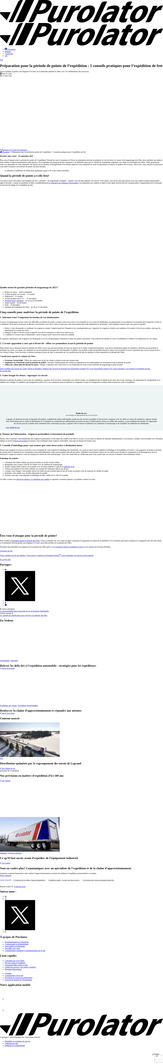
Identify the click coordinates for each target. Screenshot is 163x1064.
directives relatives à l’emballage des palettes (33, 479)
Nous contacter (5, 875)
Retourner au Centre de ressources (14, 150)
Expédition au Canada (8, 706)
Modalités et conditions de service (17, 1041)
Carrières (8, 973)
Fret (1, 60)
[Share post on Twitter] (20, 601)
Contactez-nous (20, 887)
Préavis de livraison (20, 441)
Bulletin (8, 52)
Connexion (9, 54)
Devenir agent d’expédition (15, 963)
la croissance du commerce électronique (63, 183)
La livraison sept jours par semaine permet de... (99, 880)
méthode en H (69, 467)
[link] (7, 668)
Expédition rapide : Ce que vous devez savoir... (64, 880)
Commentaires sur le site (14, 975)
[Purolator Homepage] (81, 45)
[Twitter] (20, 930)
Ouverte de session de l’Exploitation (18, 980)
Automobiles (5, 661)
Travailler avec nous (12, 948)
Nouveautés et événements (15, 946)
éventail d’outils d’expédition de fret (69, 547)
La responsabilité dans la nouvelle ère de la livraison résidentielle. (24, 611)
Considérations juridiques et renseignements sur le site (25, 951)
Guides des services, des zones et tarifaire (20, 967)
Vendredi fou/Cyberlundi (14, 301)
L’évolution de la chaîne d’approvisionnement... (30, 880)
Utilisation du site (11, 1043)
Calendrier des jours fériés (14, 961)
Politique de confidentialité (15, 1046)
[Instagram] (5, 899)
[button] (10, 49)
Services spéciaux (15, 853)
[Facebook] (5, 932)
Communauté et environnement (16, 944)
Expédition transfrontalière (28, 706)
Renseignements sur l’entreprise (17, 942)
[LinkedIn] (5, 897)
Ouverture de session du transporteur (18, 978)
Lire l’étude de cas (13, 427)
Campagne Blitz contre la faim (16, 965)
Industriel (14, 661)
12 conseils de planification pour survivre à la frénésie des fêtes (23, 615)
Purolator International (13, 969)
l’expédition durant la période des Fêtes (25, 541)
